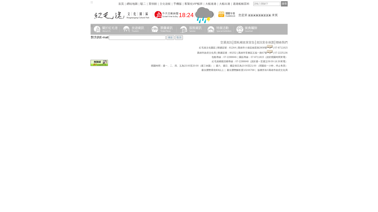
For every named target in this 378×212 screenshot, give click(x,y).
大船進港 (210, 3)
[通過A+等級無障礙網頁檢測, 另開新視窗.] (99, 65)
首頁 (121, 3)
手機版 (177, 3)
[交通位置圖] (270, 47)
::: (92, 2)
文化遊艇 (165, 3)
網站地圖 (132, 3)
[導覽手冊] (226, 19)
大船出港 (224, 3)
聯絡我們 (282, 42)
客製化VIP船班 (193, 3)
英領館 (153, 3)
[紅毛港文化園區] (121, 19)
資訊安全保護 (265, 42)
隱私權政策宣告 (244, 42)
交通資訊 (226, 42)
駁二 (143, 3)
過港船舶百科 (241, 3)
